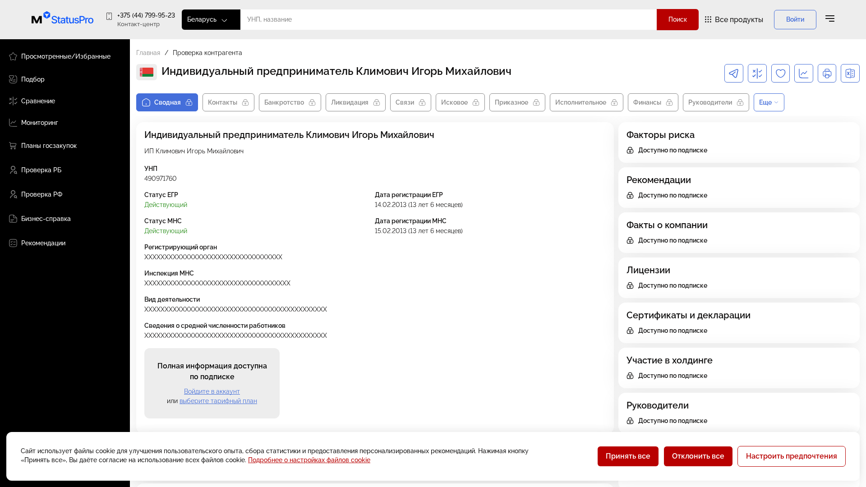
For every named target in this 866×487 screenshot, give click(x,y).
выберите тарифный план (218, 400)
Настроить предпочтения (791, 456)
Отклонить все (698, 456)
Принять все (628, 456)
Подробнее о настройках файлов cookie (309, 460)
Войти (795, 19)
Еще (765, 102)
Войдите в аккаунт (212, 391)
